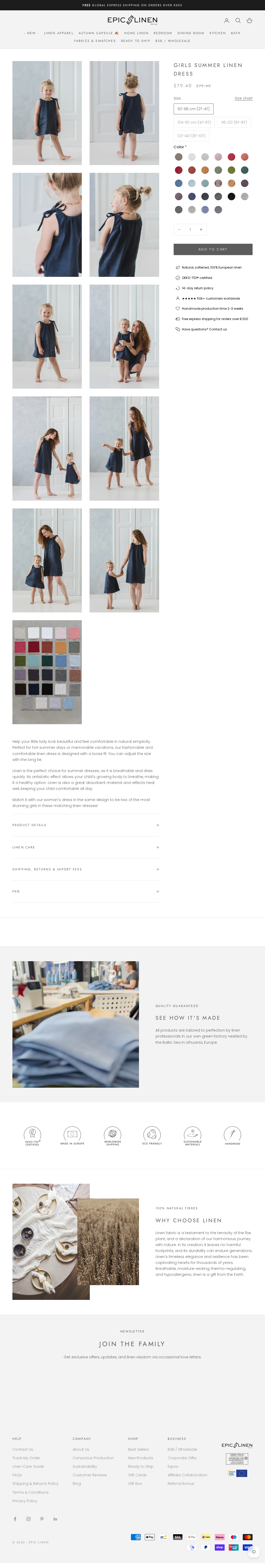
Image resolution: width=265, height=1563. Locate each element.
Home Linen (136, 33)
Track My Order (26, 1458)
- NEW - (31, 33)
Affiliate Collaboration (187, 1475)
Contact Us (22, 1449)
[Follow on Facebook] (15, 1519)
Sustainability (85, 1466)
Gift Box (135, 1483)
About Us (81, 1449)
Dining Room (191, 33)
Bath (236, 33)
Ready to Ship (135, 41)
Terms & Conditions (30, 1492)
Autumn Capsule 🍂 (99, 33)
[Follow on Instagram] (28, 1519)
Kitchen (218, 33)
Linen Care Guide (28, 1466)
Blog (77, 1483)
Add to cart (213, 249)
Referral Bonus (181, 1483)
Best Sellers (138, 1449)
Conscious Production (93, 1458)
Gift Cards (137, 1475)
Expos (173, 1466)
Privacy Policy (24, 1500)
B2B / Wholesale (173, 41)
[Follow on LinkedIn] (55, 1519)
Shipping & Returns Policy (35, 1483)
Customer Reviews (90, 1475)
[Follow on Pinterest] (42, 1519)
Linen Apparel (58, 33)
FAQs (17, 1475)
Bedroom (163, 33)
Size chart (244, 98)
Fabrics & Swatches (95, 41)
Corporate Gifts (182, 1458)
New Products (140, 1458)
